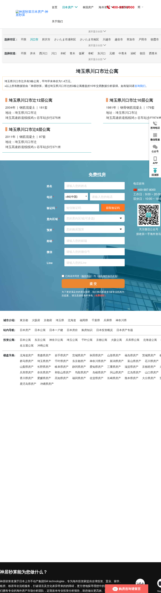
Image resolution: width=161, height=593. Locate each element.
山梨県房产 (27, 366)
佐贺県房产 (96, 378)
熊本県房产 (131, 378)
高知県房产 (62, 378)
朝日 (142, 53)
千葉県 (96, 320)
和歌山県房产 (63, 372)
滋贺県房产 (131, 366)
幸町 (91, 53)
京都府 (48, 320)
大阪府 (36, 320)
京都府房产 (149, 366)
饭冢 (81, 53)
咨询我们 (139, 86)
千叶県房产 (62, 361)
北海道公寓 (150, 340)
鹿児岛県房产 (28, 384)
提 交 (93, 283)
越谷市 (119, 39)
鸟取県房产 (82, 372)
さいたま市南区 (89, 39)
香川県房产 (27, 378)
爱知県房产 (96, 366)
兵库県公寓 (132, 340)
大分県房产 (149, 378)
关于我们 (57, 21)
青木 (72, 53)
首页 (54, 7)
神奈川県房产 (98, 361)
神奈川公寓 (56, 340)
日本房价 (72, 330)
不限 (23, 39)
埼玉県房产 (44, 361)
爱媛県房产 (44, 378)
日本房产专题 (124, 330)
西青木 (153, 53)
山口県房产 (152, 372)
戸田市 (143, 39)
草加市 (131, 39)
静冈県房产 (79, 366)
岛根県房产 (99, 372)
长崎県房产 (114, 378)
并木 (33, 53)
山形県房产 (114, 355)
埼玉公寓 (72, 340)
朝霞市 (155, 39)
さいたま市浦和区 (65, 39)
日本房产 (67, 7)
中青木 (123, 53)
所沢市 (46, 39)
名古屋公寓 (27, 345)
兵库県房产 (27, 372)
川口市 (34, 39)
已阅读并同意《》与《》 (92, 276)
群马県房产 (27, 361)
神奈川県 (121, 320)
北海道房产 (27, 355)
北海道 (72, 320)
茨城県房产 (149, 355)
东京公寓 (40, 340)
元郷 (112, 53)
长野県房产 (44, 366)
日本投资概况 (104, 330)
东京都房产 (79, 361)
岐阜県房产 (62, 366)
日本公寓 (40, 330)
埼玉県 (60, 320)
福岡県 (84, 320)
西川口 (43, 53)
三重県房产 (114, 366)
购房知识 (86, 330)
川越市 (107, 39)
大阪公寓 (116, 340)
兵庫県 (108, 320)
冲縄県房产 (47, 384)
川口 (54, 53)
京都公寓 (101, 340)
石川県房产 (152, 361)
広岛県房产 (134, 372)
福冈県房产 (79, 378)
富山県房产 (134, 361)
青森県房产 (44, 355)
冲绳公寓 (42, 345)
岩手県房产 (62, 355)
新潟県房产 (117, 361)
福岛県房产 (131, 355)
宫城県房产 (79, 355)
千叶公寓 (86, 340)
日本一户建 (56, 330)
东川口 (101, 53)
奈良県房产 (44, 372)
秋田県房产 (96, 355)
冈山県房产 (117, 372)
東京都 (24, 320)
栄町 (133, 53)
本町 (63, 53)
